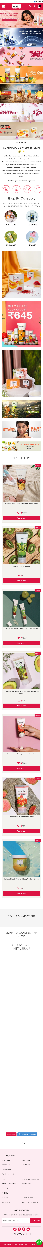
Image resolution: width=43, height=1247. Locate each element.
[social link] (15, 1229)
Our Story (5, 1198)
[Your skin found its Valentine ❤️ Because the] (21, 1010)
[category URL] (21, 274)
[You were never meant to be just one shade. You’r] (21, 1120)
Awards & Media (28, 1198)
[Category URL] (10, 216)
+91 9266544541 (21, 1233)
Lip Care (32, 245)
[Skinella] (16, 6)
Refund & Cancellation (30, 1179)
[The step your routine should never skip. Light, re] (21, 1098)
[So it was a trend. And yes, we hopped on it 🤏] (21, 1032)
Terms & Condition (9, 1183)
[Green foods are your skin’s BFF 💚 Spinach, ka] (21, 1076)
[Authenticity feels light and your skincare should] (21, 988)
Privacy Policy (27, 1183)
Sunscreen (6, 1165)
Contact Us (6, 1202)
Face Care (26, 1160)
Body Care (6, 1160)
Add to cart (21, 518)
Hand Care (11, 245)
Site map (5, 1188)
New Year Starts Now (30, 1202)
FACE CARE (32, 225)
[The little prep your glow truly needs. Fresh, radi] (21, 965)
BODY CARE (11, 225)
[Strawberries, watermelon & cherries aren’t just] (21, 1054)
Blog (3, 1179)
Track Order (6, 1169)
